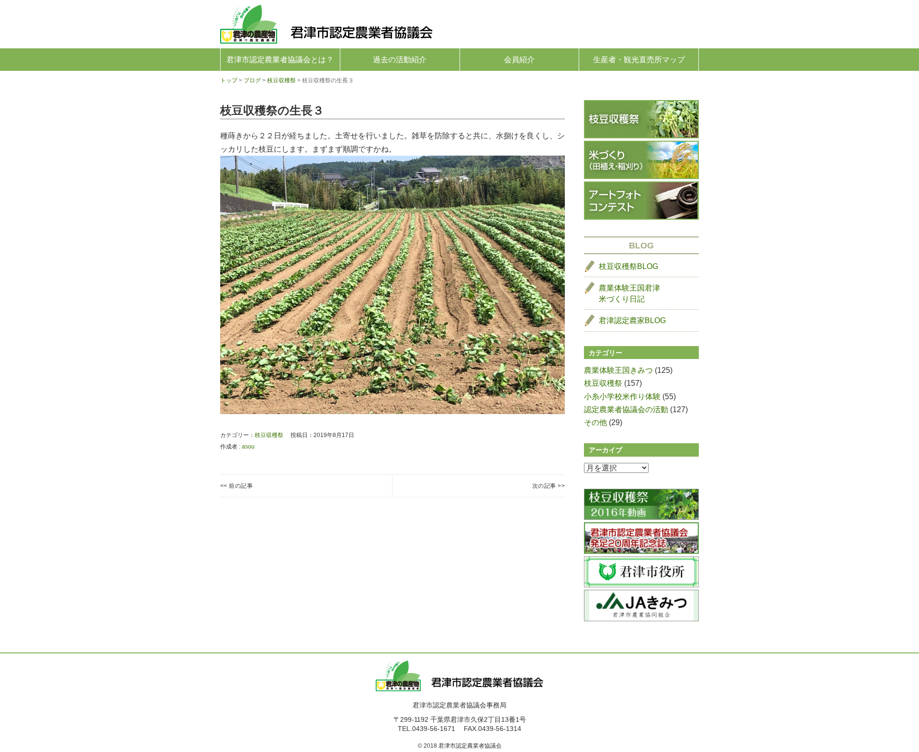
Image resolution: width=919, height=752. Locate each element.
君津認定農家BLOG (632, 320)
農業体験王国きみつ (618, 370)
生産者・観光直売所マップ (639, 60)
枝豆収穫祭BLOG (628, 266)
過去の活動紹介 (399, 60)
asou (248, 446)
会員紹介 (519, 60)
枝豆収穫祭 (269, 435)
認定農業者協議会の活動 (626, 409)
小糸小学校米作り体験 (622, 397)
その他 (595, 422)
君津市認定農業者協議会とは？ (280, 60)
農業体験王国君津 (629, 293)
